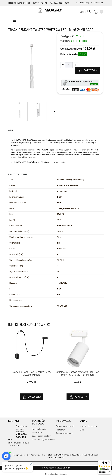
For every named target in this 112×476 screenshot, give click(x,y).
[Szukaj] (89, 11)
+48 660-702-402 (39, 3)
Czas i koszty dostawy (41, 436)
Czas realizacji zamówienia (43, 439)
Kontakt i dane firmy (88, 426)
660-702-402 (85, 455)
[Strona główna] (56, 10)
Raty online (37, 432)
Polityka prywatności (65, 426)
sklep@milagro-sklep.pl (19, 3)
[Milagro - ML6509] (19, 110)
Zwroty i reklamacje (64, 433)
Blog (82, 430)
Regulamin (60, 430)
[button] (14, 21)
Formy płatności (39, 429)
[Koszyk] (98, 12)
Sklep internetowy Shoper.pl (56, 474)
